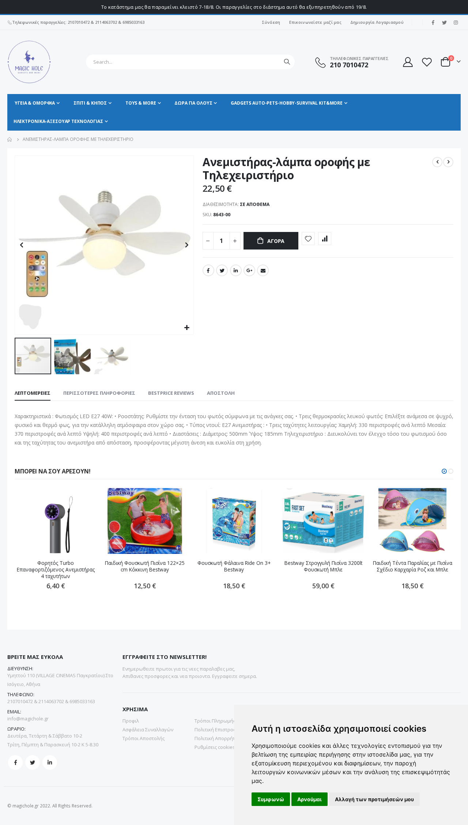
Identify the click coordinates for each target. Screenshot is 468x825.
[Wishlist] (426, 62)
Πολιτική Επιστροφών (219, 729)
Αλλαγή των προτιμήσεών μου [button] (374, 799)
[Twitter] (444, 22)
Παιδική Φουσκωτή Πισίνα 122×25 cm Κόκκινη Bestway (145, 566)
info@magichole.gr (28, 718)
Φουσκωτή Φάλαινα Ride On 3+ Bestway (234, 566)
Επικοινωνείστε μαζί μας (315, 22)
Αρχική (9, 139)
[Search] (287, 62)
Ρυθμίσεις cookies (215, 747)
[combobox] (190, 62)
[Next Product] (448, 162)
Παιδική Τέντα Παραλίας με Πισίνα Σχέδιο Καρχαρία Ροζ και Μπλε (412, 566)
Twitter (222, 270)
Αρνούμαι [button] (309, 799)
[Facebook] (433, 22)
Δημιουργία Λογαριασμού (377, 22)
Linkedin (49, 762)
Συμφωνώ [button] (270, 799)
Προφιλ (130, 720)
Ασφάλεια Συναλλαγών (147, 729)
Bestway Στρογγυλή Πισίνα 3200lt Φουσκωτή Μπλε (323, 566)
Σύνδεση (271, 22)
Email (263, 270)
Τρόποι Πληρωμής (215, 720)
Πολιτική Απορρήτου (218, 738)
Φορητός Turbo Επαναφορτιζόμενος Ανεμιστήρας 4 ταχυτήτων (56, 570)
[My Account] (407, 62)
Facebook (208, 270)
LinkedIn (236, 270)
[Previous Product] (437, 162)
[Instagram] (455, 22)
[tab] (32, 393)
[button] (187, 328)
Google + (249, 270)
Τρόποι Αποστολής (143, 738)
